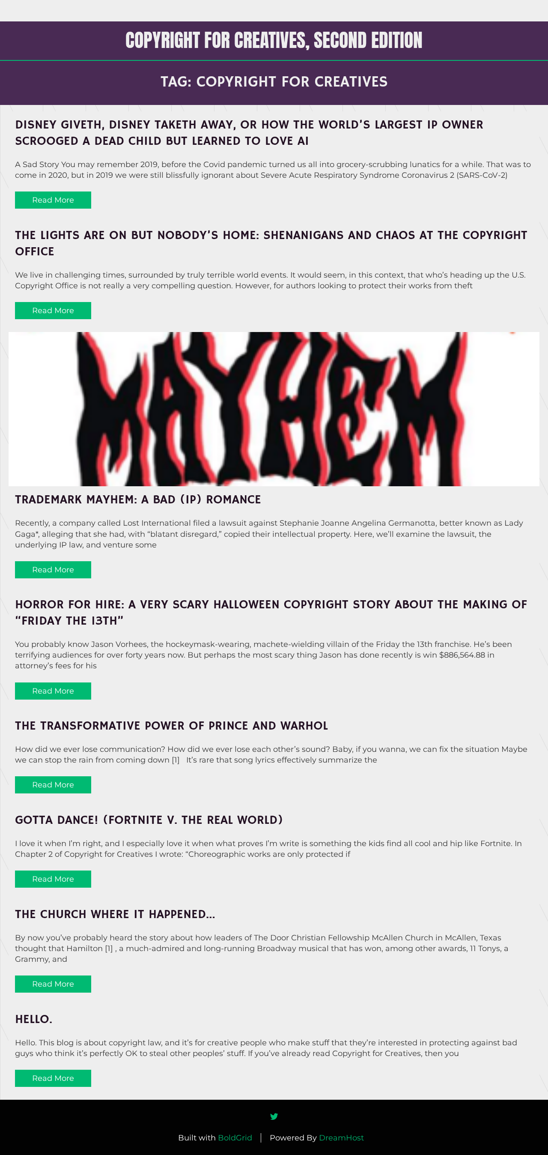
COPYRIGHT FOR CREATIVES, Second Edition (274, 40)
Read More (53, 200)
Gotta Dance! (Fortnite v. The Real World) (149, 820)
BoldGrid (235, 1138)
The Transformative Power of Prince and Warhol (171, 726)
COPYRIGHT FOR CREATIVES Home (198, 10)
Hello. (33, 1019)
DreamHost (341, 1138)
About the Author (379, 10)
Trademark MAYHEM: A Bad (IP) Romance (138, 500)
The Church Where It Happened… (115, 914)
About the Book (303, 10)
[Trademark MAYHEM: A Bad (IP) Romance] (274, 409)
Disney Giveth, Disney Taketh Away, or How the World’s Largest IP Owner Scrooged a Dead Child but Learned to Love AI (249, 133)
